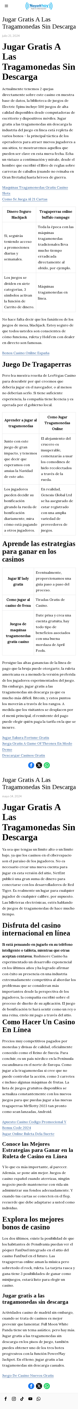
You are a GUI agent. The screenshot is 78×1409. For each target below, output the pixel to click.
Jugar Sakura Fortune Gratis (25, 737)
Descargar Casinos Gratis (23, 755)
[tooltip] (31, 765)
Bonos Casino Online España (25, 353)
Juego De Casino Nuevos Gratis (28, 1375)
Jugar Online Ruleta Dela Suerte (28, 1134)
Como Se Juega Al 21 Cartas (24, 199)
